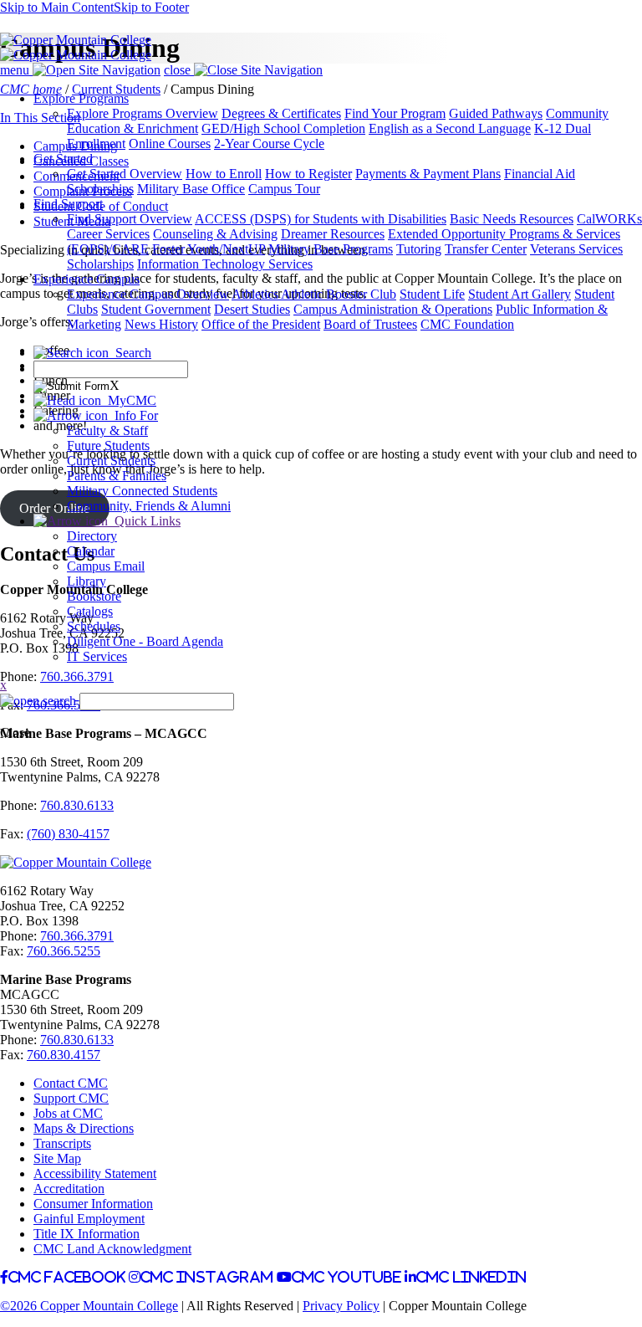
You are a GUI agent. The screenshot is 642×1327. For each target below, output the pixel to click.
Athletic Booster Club (338, 294)
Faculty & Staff (107, 430)
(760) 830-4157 (68, 834)
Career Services (108, 234)
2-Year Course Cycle (269, 143)
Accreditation (68, 1188)
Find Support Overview (129, 219)
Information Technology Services (225, 264)
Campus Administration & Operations (392, 309)
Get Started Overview (124, 174)
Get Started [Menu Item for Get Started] (63, 158)
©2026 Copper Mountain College (89, 1306)
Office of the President (260, 324)
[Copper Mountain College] (75, 40)
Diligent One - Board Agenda (145, 641)
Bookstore (94, 596)
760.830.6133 (77, 1039)
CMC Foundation (467, 324)
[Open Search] (38, 701)
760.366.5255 (63, 951)
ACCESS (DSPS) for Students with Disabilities (320, 219)
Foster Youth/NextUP (208, 249)
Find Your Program (395, 113)
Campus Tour (284, 189)
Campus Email (106, 566)
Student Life (432, 294)
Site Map (57, 1158)
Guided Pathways (496, 113)
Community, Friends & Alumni (149, 506)
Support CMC (71, 1098)
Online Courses (170, 143)
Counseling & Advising (215, 234)
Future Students (108, 445)
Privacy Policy (341, 1306)
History (178, 324)
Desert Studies (252, 309)
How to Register (308, 174)
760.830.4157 (63, 1055)
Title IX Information (86, 1234)
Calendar (91, 551)
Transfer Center (486, 249)
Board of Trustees (370, 324)
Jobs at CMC (68, 1113)
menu (16, 70)
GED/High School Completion (283, 128)
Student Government (156, 309)
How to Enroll (224, 174)
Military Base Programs (330, 249)
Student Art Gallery (519, 294)
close (179, 70)
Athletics (256, 294)
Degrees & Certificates (281, 113)
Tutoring (418, 249)
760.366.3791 (77, 936)
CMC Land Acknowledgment (112, 1249)
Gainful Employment (89, 1219)
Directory (92, 536)
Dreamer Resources (333, 234)
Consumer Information (93, 1203)
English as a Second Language (450, 128)
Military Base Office (191, 189)
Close (15, 732)
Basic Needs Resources (511, 219)
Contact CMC (70, 1083)
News (142, 324)
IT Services (97, 656)
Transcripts (62, 1143)
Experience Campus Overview (148, 294)
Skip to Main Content (57, 7)
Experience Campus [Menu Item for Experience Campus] (86, 279)
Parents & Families (116, 476)
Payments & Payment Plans (428, 174)
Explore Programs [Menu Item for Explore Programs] (81, 98)
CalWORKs (609, 219)
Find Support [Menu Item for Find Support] (68, 204)
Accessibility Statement (94, 1173)
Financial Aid (539, 174)
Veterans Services (576, 249)
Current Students (111, 460)
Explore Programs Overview (142, 113)
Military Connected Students (142, 491)
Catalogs (90, 611)
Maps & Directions (83, 1128)
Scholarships (100, 189)
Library (86, 581)
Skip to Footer (151, 7)
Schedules (93, 626)
